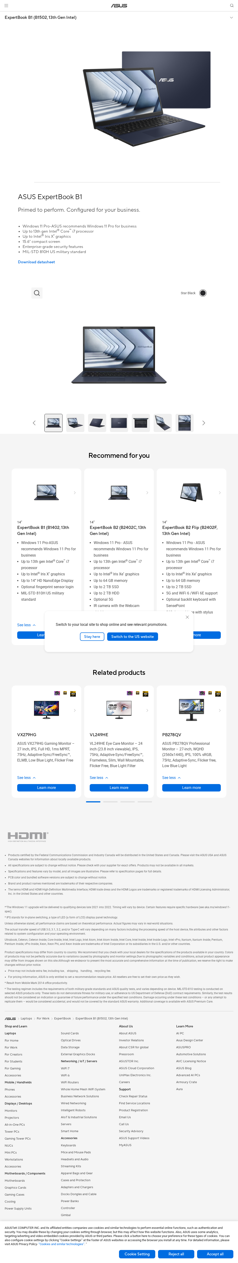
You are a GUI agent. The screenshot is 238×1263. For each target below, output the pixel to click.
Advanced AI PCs (188, 1075)
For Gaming (13, 1068)
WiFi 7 (65, 1068)
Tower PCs (12, 1132)
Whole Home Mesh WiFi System (83, 1089)
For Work (11, 1047)
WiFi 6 (65, 1075)
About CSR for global (134, 1047)
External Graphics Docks (78, 1054)
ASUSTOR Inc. (129, 1061)
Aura (179, 1089)
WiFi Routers (70, 1082)
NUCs (9, 1146)
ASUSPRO (183, 1047)
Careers (124, 1082)
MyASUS (125, 1145)
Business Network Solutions (80, 1096)
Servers (66, 1124)
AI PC (180, 1033)
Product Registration (133, 1110)
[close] (187, 617)
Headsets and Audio (75, 1159)
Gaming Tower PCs (18, 1139)
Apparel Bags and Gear (77, 1173)
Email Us (125, 1117)
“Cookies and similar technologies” (61, 1244)
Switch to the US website (132, 636)
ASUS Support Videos (134, 1138)
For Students (13, 1061)
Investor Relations (131, 1040)
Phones (10, 1090)
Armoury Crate (186, 1082)
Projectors (12, 1118)
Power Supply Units (18, 1208)
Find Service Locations (134, 1103)
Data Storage (70, 1047)
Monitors (11, 1111)
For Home (11, 1040)
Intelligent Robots (73, 1110)
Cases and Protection (75, 1180)
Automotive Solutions (191, 1054)
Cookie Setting (137, 1254)
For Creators (13, 1054)
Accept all (215, 1254)
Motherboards (15, 1181)
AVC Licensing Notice (191, 1061)
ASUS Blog (184, 1068)
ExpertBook (62, 1018)
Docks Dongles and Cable (78, 1194)
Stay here (92, 636)
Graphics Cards (15, 1188)
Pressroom (126, 1054)
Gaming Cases (14, 1195)
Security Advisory (131, 1131)
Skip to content (6, 14)
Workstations (14, 1159)
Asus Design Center (189, 1040)
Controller (68, 1208)
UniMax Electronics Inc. (135, 1075)
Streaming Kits (71, 1166)
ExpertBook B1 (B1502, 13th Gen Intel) (40, 17)
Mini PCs (11, 1152)
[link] (119, 5)
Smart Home (69, 1131)
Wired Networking (73, 1103)
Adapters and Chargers (77, 1187)
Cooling (10, 1202)
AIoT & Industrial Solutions (79, 1117)
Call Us (124, 1124)
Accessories (13, 1075)
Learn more (46, 787)
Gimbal (66, 1215)
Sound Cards (70, 1033)
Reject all (176, 1254)
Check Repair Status (133, 1096)
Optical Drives (71, 1040)
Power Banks (70, 1201)
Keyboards (68, 1145)
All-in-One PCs (15, 1125)
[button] (6, 5)
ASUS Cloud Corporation (136, 1068)
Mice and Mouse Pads (76, 1152)
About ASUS (127, 1033)
